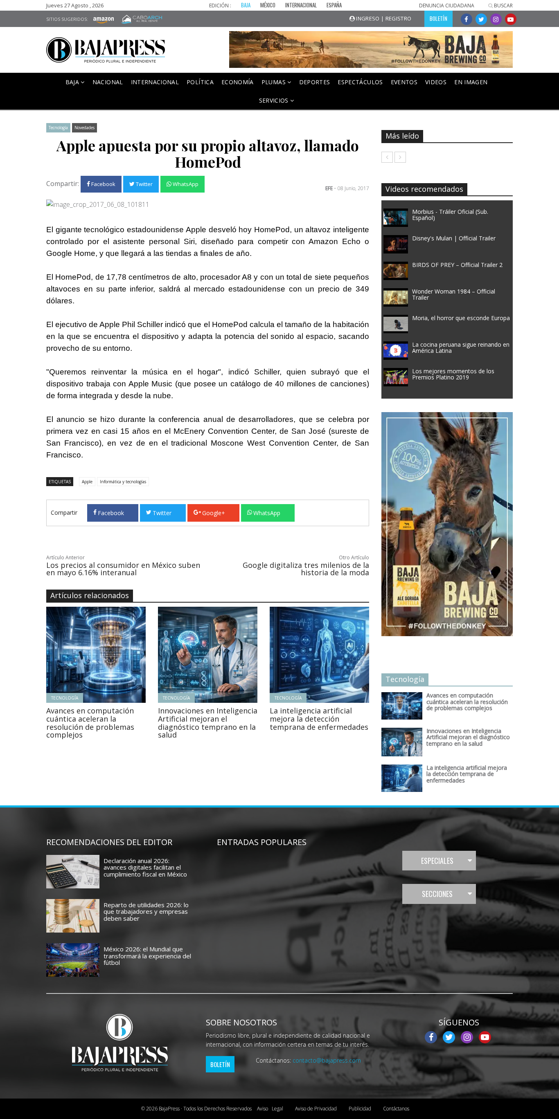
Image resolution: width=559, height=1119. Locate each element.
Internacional (155, 82)
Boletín (220, 1064)
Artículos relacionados (89, 595)
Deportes (314, 82)
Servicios (275, 100)
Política (200, 82)
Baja (73, 82)
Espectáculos (360, 82)
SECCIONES (437, 893)
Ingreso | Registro (383, 18)
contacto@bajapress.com (327, 1060)
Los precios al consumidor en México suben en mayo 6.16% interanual (123, 568)
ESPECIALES (437, 860)
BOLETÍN (438, 18)
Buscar (503, 5)
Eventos (404, 82)
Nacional (107, 82)
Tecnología (58, 127)
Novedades (84, 127)
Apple (87, 481)
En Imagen (470, 82)
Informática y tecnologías (123, 481)
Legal (270, 1108)
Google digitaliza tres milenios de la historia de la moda (306, 568)
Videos (435, 82)
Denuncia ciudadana (446, 5)
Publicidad (360, 1108)
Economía (237, 82)
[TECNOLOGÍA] (118, 654)
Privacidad (316, 1108)
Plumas (274, 82)
